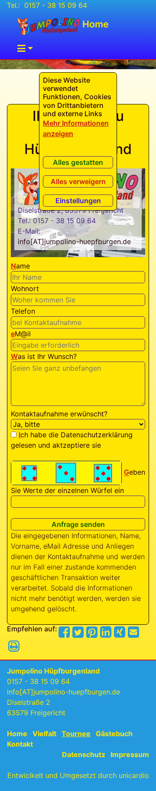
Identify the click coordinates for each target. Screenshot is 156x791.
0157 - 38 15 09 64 (54, 5)
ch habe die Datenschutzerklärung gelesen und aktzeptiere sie (72, 439)
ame (20, 265)
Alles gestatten (78, 162)
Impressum (129, 754)
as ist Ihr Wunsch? (44, 356)
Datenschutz (83, 754)
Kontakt (20, 744)
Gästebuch (114, 733)
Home (94, 24)
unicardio (134, 775)
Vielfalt (44, 733)
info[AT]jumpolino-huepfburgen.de (74, 241)
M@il (21, 333)
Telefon (23, 311)
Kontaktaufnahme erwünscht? (59, 413)
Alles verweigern (78, 181)
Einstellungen (78, 200)
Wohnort (25, 288)
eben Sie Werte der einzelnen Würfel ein (78, 481)
